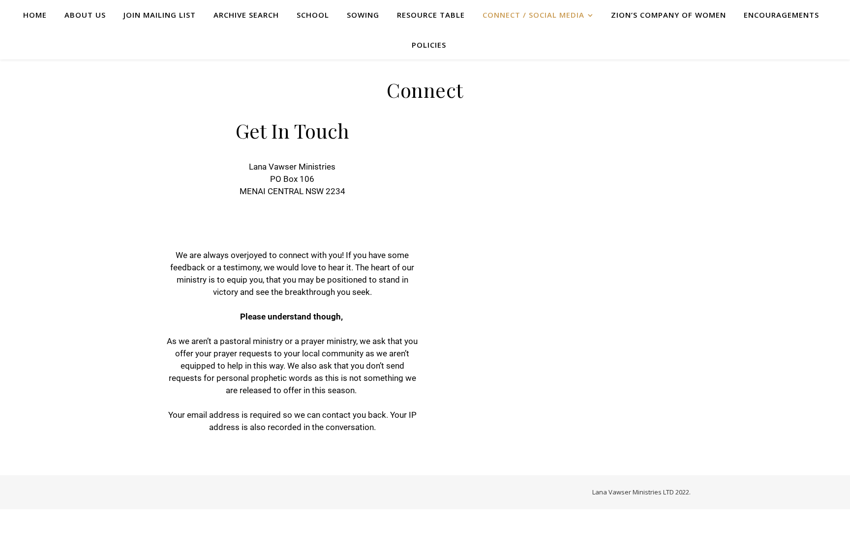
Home (35, 15)
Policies (429, 45)
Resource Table (431, 15)
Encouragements (781, 15)
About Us (85, 15)
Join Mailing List (159, 15)
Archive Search (246, 15)
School (313, 15)
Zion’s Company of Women (668, 15)
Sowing (363, 15)
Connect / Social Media (533, 15)
